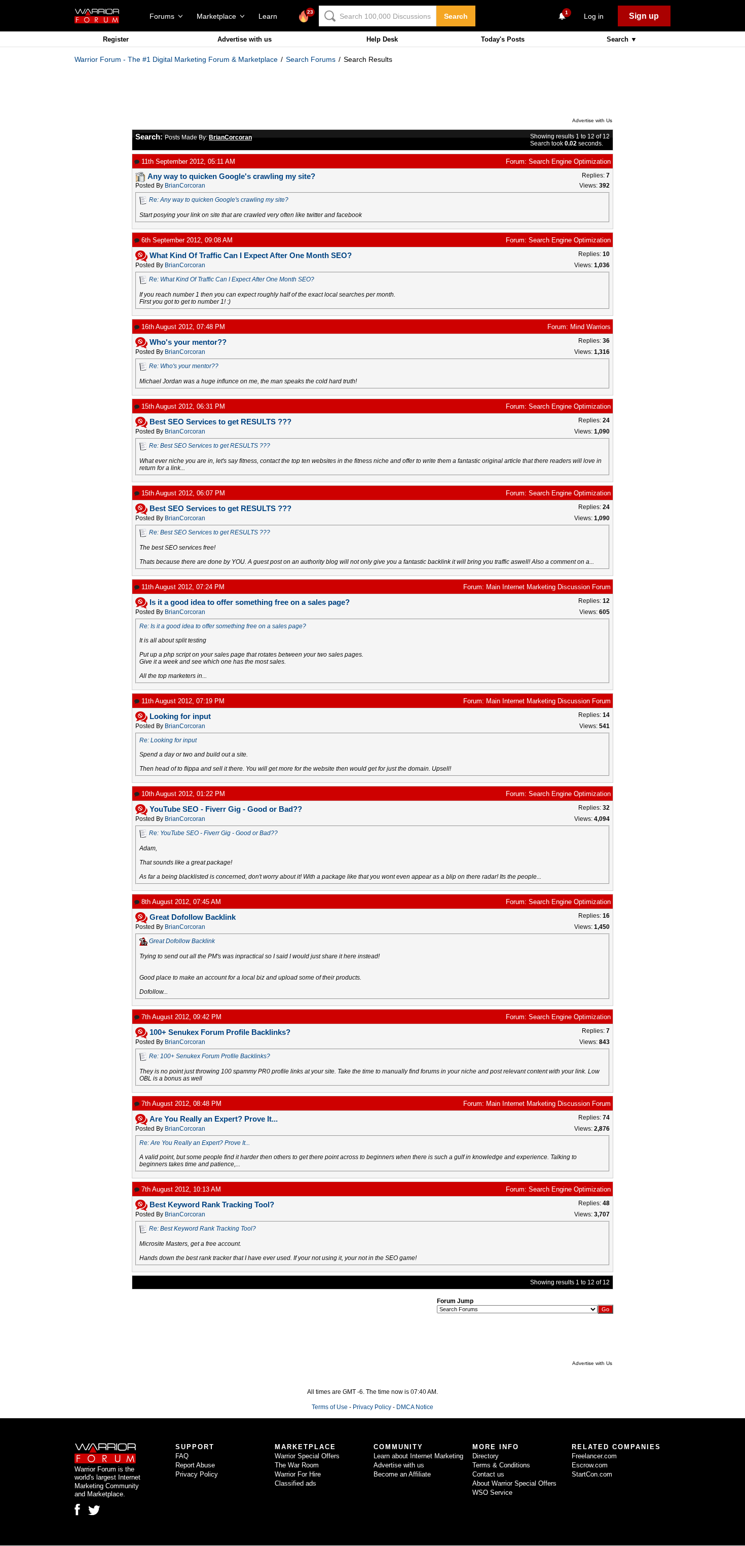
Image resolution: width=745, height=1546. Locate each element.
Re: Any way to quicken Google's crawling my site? (218, 199)
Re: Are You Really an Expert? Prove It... (194, 1142)
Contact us (488, 1474)
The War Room (297, 1465)
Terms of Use (330, 1407)
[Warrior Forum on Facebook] (77, 1509)
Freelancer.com (594, 1456)
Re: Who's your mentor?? (183, 366)
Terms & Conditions (501, 1465)
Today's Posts (503, 39)
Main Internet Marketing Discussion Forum (548, 587)
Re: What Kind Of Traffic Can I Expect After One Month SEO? (231, 279)
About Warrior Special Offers (514, 1483)
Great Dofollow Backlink (182, 941)
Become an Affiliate (402, 1474)
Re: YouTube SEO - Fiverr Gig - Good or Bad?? (213, 833)
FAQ (182, 1456)
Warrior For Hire (298, 1474)
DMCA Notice (414, 1407)
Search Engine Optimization (570, 161)
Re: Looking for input (168, 740)
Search (456, 16)
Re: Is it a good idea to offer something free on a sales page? (222, 626)
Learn (270, 16)
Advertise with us (244, 39)
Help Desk (382, 39)
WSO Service (492, 1492)
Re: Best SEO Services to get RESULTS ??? (209, 445)
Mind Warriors (590, 327)
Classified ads (295, 1483)
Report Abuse (195, 1465)
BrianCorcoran (185, 185)
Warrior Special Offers (307, 1456)
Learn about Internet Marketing (418, 1456)
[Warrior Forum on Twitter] (94, 1510)
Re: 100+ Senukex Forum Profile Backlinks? (209, 1056)
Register (116, 39)
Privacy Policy (372, 1407)
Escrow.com (590, 1465)
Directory (485, 1456)
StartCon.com (592, 1474)
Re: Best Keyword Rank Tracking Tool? (202, 1228)
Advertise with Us (592, 120)
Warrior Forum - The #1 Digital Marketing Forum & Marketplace (176, 59)
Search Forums (311, 59)
